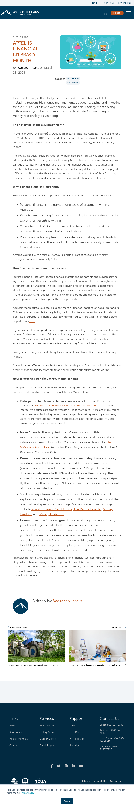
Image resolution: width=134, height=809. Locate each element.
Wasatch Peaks (28, 67)
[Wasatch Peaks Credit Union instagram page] (66, 766)
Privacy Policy (27, 792)
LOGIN (117, 13)
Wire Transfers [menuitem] (47, 725)
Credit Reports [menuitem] (48, 745)
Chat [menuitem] (72, 725)
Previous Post (18, 627)
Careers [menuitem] (13, 745)
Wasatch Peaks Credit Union (51, 509)
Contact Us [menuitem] (124, 3)
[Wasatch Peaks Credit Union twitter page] (58, 766)
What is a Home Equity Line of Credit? (99, 665)
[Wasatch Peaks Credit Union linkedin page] (73, 766)
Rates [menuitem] (95, 3)
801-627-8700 (115, 724)
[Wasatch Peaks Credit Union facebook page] (52, 766)
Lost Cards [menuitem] (75, 732)
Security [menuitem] (74, 745)
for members (69, 405)
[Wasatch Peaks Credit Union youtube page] (81, 766)
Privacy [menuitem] (86, 781)
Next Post (118, 627)
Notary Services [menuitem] (48, 732)
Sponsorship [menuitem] (16, 732)
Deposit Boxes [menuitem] (48, 738)
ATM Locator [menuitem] (77, 738)
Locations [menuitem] (108, 3)
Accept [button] (67, 800)
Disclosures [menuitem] (116, 781)
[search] (105, 13)
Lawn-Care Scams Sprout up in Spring (35, 665)
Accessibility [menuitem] (100, 781)
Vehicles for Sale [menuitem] (18, 738)
